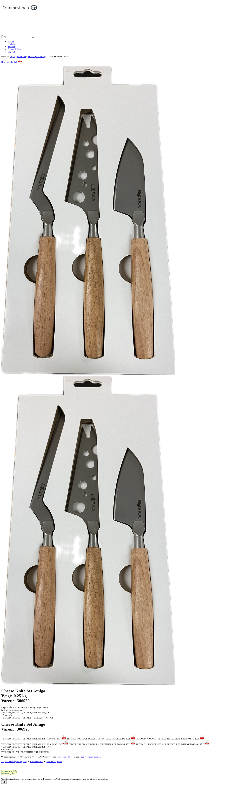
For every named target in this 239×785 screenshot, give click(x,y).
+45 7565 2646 (63, 757)
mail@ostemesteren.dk (91, 757)
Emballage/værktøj (36, 56)
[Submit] (33, 37)
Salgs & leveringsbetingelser (14, 761)
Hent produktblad (9, 62)
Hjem (12, 56)
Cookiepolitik (36, 761)
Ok (4, 782)
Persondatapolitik (54, 761)
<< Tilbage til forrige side (12, 64)
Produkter (21, 56)
